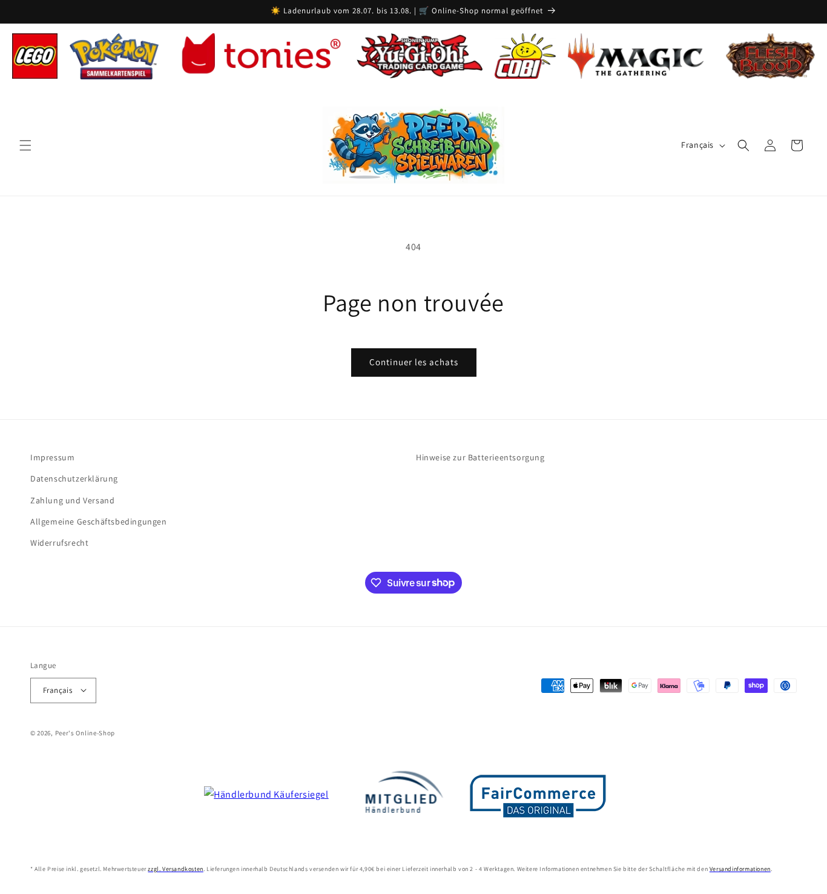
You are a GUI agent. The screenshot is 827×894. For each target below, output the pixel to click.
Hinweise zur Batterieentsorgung (480, 457)
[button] (25, 145)
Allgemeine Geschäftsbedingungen (98, 520)
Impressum (52, 457)
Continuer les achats (413, 362)
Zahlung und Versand (72, 499)
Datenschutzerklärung (74, 478)
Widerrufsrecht (59, 542)
